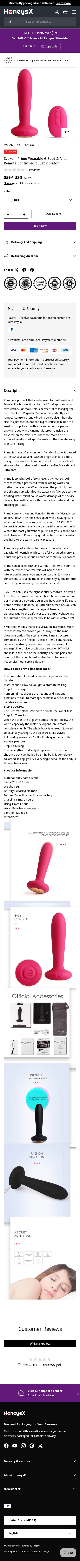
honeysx (15, 1545)
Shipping (9, 183)
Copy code (51, 46)
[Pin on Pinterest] (32, 270)
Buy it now (40, 226)
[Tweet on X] (16, 270)
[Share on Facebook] (24, 270)
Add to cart (53, 214)
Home (7, 58)
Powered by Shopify (30, 1545)
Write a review (40, 1344)
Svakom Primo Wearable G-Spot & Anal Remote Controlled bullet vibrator (36, 61)
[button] (65, 12)
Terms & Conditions (30, 1551)
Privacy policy (10, 1551)
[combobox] (40, 21)
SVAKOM (8, 145)
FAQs (46, 1551)
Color (7, 191)
